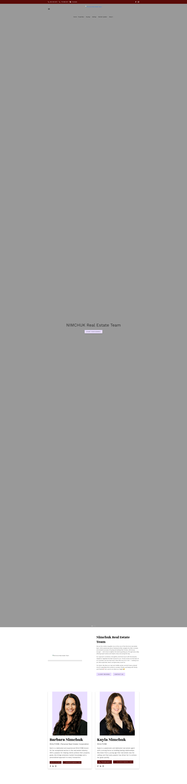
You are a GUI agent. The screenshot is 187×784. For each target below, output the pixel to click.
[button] (53, 2)
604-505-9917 (54, 2)
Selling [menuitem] (94, 17)
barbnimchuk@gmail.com (73, 762)
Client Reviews (104, 674)
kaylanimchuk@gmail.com (124, 761)
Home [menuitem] (75, 17)
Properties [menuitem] (81, 17)
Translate (74, 2)
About (110, 17)
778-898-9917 (65, 2)
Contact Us (119, 674)
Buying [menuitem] (88, 17)
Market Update (102, 17)
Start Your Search (93, 331)
